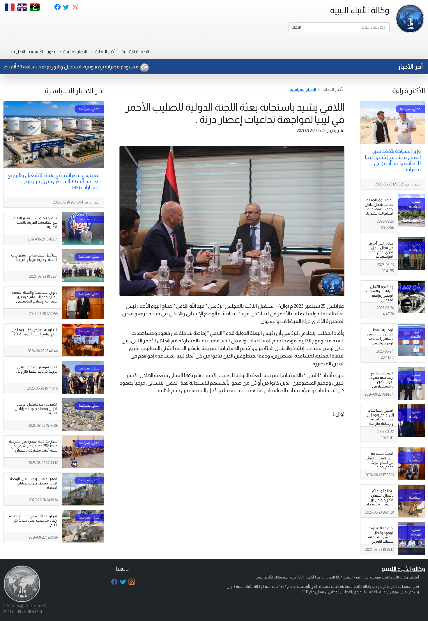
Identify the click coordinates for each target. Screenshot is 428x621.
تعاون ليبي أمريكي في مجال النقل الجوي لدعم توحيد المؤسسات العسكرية (380, 252)
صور (51, 51)
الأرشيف (36, 51)
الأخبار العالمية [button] (74, 51)
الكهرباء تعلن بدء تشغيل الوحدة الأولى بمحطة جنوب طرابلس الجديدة (34, 483)
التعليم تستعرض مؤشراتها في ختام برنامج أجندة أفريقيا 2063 (35, 332)
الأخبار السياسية (303, 89)
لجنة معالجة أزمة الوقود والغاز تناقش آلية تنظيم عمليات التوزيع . (381, 534)
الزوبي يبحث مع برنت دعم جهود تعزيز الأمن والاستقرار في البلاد (382, 382)
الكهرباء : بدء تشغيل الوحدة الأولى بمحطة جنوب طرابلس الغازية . (36, 408)
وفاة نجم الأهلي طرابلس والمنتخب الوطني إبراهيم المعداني (380, 293)
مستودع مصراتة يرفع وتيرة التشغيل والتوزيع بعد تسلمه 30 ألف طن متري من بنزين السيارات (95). (54, 181)
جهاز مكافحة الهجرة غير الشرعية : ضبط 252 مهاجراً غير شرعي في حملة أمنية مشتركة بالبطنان (33, 446)
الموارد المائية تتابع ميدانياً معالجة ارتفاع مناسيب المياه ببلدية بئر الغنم (33, 520)
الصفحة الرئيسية (135, 51)
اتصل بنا (18, 51)
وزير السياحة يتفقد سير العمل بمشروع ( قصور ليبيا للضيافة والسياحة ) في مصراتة (393, 160)
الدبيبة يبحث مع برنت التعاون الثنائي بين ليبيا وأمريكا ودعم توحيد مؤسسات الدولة (379, 462)
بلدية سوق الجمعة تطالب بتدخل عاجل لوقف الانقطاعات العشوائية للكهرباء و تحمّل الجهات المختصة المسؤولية (379, 211)
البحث (296, 27)
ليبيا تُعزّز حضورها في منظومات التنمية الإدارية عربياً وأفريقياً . (34, 257)
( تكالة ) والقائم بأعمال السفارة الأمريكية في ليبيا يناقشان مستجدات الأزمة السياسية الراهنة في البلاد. (379, 502)
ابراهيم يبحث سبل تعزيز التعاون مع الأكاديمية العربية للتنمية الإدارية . (34, 222)
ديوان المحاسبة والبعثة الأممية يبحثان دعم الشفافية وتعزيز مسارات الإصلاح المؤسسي (35, 297)
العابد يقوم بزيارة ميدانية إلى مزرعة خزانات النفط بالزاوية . (37, 369)
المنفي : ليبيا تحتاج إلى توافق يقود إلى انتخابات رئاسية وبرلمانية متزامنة (380, 417)
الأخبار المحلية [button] (105, 51)
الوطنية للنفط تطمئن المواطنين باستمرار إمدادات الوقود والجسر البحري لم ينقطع (380, 338)
